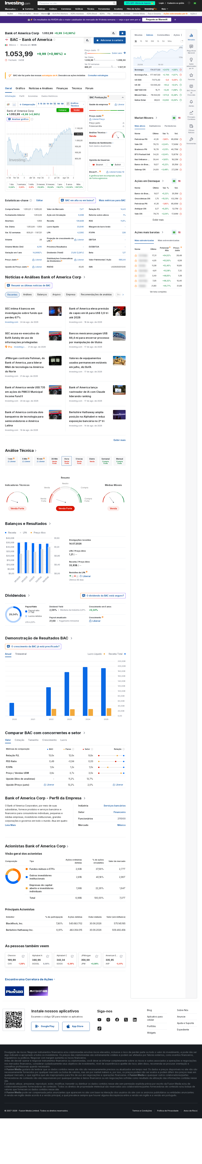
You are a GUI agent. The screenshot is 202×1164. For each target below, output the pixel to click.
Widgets (151, 1032)
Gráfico (20, 88)
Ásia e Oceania (154, 14)
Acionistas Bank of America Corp (35, 846)
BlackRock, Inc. (14, 923)
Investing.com (11, 322)
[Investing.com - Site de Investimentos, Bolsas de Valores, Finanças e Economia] (17, 3)
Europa (127, 14)
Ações (10, 14)
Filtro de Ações (133, 9)
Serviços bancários (115, 805)
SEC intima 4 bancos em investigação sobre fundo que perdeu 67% (23, 313)
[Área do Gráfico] (14, 104)
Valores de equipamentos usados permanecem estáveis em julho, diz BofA (88, 363)
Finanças (62, 88)
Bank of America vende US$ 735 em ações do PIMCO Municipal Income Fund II (25, 392)
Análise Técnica (19, 450)
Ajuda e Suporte (185, 1023)
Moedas (138, 35)
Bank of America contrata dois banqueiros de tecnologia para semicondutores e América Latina (24, 419)
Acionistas (33, 96)
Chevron (12, 955)
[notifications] (189, 2)
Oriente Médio (139, 14)
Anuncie (181, 1016)
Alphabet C (62, 955)
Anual (8, 654)
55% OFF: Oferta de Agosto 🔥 (139, 3)
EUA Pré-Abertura (60, 14)
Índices (149, 35)
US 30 (137, 85)
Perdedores (170, 126)
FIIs (108, 14)
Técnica (77, 88)
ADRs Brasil (92, 14)
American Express (114, 955)
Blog (149, 1010)
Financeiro (120, 812)
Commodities (163, 35)
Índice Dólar (140, 100)
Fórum (89, 88)
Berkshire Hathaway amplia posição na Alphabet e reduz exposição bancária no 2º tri (87, 417)
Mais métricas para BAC (112, 200)
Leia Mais (10, 825)
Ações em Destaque (147, 181)
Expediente (183, 1029)
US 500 (138, 80)
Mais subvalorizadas (144, 240)
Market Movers (144, 117)
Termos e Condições (142, 1111)
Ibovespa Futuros (143, 75)
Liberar (50, 784)
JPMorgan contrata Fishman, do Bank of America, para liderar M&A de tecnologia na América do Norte (25, 365)
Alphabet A (37, 955)
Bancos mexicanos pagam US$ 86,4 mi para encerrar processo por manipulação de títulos (89, 338)
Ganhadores (155, 126)
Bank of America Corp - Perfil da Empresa (43, 798)
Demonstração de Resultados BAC (36, 638)
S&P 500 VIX (140, 90)
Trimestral (21, 654)
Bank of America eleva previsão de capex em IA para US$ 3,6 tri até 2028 (89, 313)
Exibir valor (117, 53)
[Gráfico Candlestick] (8, 104)
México (121, 825)
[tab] (11, 461)
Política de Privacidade (167, 1111)
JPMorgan (86, 955)
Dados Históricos (50, 96)
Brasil (36, 14)
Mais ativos (140, 126)
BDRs (102, 14)
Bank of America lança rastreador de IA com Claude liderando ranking (87, 392)
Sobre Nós (182, 1010)
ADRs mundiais (77, 14)
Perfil (21, 96)
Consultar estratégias (98, 75)
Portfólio (151, 1026)
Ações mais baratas (147, 232)
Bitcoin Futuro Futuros (145, 95)
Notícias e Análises (41, 88)
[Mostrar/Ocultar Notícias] (68, 103)
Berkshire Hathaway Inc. (19, 930)
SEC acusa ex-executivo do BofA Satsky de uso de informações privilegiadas (22, 338)
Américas (117, 14)
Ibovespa (139, 70)
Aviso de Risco (190, 1111)
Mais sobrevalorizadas (168, 240)
